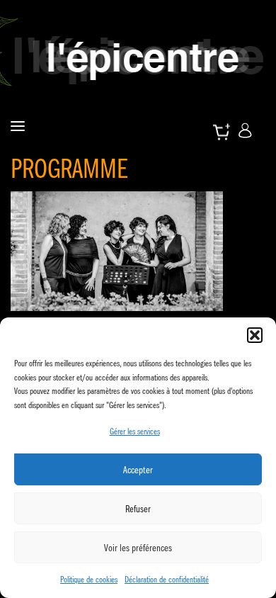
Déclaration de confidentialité (167, 579)
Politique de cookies (88, 579)
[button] (255, 335)
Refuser (138, 508)
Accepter (138, 469)
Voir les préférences (138, 547)
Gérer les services (135, 431)
